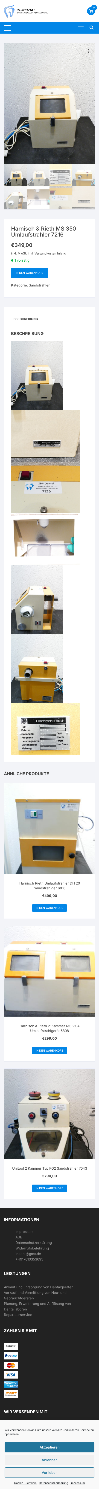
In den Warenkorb (29, 273)
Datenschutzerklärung (53, 1483)
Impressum (77, 1483)
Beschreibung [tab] (26, 319)
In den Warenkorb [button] (49, 908)
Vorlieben (50, 1472)
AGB (18, 1237)
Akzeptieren (50, 1447)
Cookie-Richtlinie (25, 1483)
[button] (86, 51)
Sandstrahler (39, 285)
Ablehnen (50, 1460)
